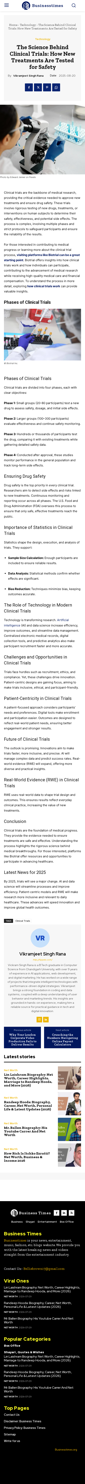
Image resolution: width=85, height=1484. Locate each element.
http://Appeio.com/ (42, 959)
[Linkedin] (46, 1019)
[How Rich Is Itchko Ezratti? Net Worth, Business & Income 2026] (69, 1155)
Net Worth (11, 1070)
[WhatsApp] (56, 87)
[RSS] (71, 1213)
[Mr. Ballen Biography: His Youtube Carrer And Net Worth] (69, 1129)
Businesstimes (15, 1240)
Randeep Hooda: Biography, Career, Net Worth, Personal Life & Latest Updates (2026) (28, 1105)
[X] (38, 87)
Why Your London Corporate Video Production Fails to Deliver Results (22, 1039)
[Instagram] (39, 1019)
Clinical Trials (22, 920)
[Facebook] (29, 87)
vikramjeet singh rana (28, 75)
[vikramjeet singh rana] (42, 938)
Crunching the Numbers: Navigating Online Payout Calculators (62, 1039)
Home (13, 25)
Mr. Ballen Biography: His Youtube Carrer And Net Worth (25, 1131)
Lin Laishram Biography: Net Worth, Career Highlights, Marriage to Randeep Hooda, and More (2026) (28, 1079)
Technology (28, 25)
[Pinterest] (47, 87)
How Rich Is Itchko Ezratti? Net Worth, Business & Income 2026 (27, 1157)
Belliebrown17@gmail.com (44, 1269)
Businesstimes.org (66, 1449)
